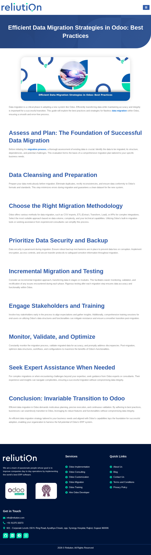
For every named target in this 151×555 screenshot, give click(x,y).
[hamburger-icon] (146, 7)
